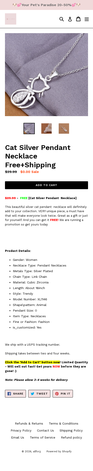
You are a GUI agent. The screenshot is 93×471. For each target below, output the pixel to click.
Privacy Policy (21, 430)
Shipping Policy (71, 430)
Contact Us (45, 430)
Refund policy (71, 437)
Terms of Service (42, 437)
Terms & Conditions (63, 423)
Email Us (17, 437)
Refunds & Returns (29, 423)
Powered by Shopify (59, 451)
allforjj (37, 451)
